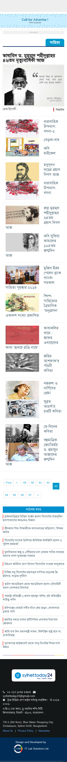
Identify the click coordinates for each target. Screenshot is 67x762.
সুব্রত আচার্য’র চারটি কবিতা (52, 406)
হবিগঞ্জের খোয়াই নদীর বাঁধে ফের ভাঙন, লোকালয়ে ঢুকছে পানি (31, 609)
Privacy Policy (26, 730)
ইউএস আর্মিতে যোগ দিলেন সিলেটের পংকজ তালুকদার (34, 564)
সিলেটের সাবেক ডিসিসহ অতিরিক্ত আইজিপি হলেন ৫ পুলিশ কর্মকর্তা (32, 542)
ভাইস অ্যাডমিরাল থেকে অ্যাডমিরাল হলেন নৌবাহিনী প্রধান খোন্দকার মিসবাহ (32, 586)
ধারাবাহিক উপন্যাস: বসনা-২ (51, 126)
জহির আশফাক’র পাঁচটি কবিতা (51, 363)
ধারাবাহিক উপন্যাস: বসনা (51, 187)
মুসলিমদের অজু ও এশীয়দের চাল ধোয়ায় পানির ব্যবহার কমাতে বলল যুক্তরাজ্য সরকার (33, 554)
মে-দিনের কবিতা (50, 429)
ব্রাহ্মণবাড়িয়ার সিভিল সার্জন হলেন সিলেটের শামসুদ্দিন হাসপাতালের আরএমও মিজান (33, 518)
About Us (8, 730)
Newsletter (44, 730)
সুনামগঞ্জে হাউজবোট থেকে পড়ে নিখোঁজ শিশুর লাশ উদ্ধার (31, 645)
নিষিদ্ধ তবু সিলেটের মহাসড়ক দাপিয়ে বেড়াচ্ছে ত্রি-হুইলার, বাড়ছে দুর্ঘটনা (30, 574)
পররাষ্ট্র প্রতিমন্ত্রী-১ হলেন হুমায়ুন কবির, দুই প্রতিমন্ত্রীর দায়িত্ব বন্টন (32, 598)
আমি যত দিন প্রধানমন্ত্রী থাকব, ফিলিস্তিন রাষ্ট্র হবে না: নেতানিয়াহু (32, 633)
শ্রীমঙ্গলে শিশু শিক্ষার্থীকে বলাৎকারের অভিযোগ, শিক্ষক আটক (33, 530)
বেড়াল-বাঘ (51, 139)
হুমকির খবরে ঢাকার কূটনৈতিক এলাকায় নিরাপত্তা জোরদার (30, 621)
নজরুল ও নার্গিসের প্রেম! (51, 388)
